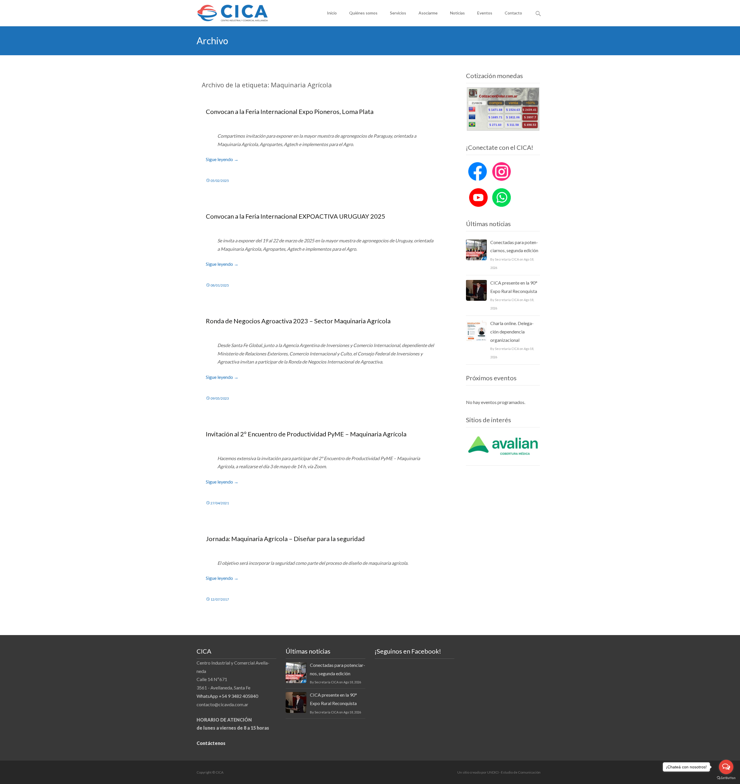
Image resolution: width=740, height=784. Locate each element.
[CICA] (228, 11)
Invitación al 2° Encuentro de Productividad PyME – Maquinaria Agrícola (306, 434)
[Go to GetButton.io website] (726, 778)
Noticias (457, 12)
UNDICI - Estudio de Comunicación (514, 772)
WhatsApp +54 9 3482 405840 (227, 696)
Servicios (398, 12)
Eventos (484, 12)
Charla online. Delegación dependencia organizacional (512, 331)
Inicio (332, 12)
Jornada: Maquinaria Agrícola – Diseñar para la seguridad (285, 539)
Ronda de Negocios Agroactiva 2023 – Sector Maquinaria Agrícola (298, 321)
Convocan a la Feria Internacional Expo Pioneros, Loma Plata (289, 111)
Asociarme (428, 12)
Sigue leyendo (222, 159)
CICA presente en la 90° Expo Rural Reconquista (513, 287)
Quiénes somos (363, 12)
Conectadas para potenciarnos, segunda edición (514, 246)
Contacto (513, 12)
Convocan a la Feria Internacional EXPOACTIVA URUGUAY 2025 (295, 216)
